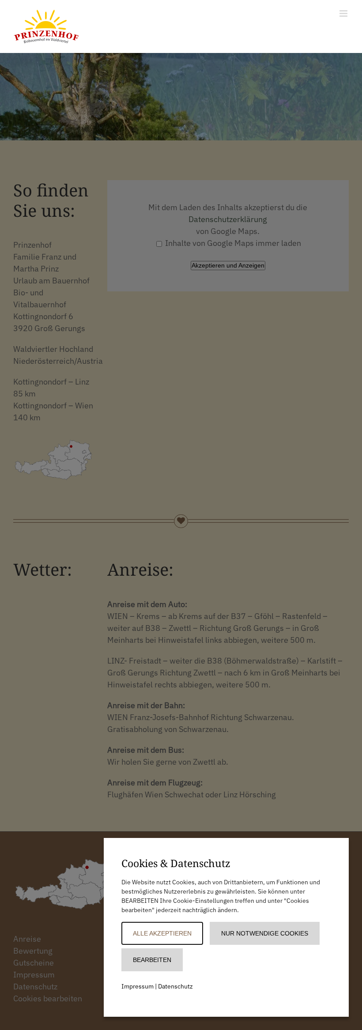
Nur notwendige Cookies (264, 933)
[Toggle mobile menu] (344, 13)
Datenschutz (175, 986)
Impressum (137, 986)
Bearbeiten (152, 959)
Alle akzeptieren (162, 933)
